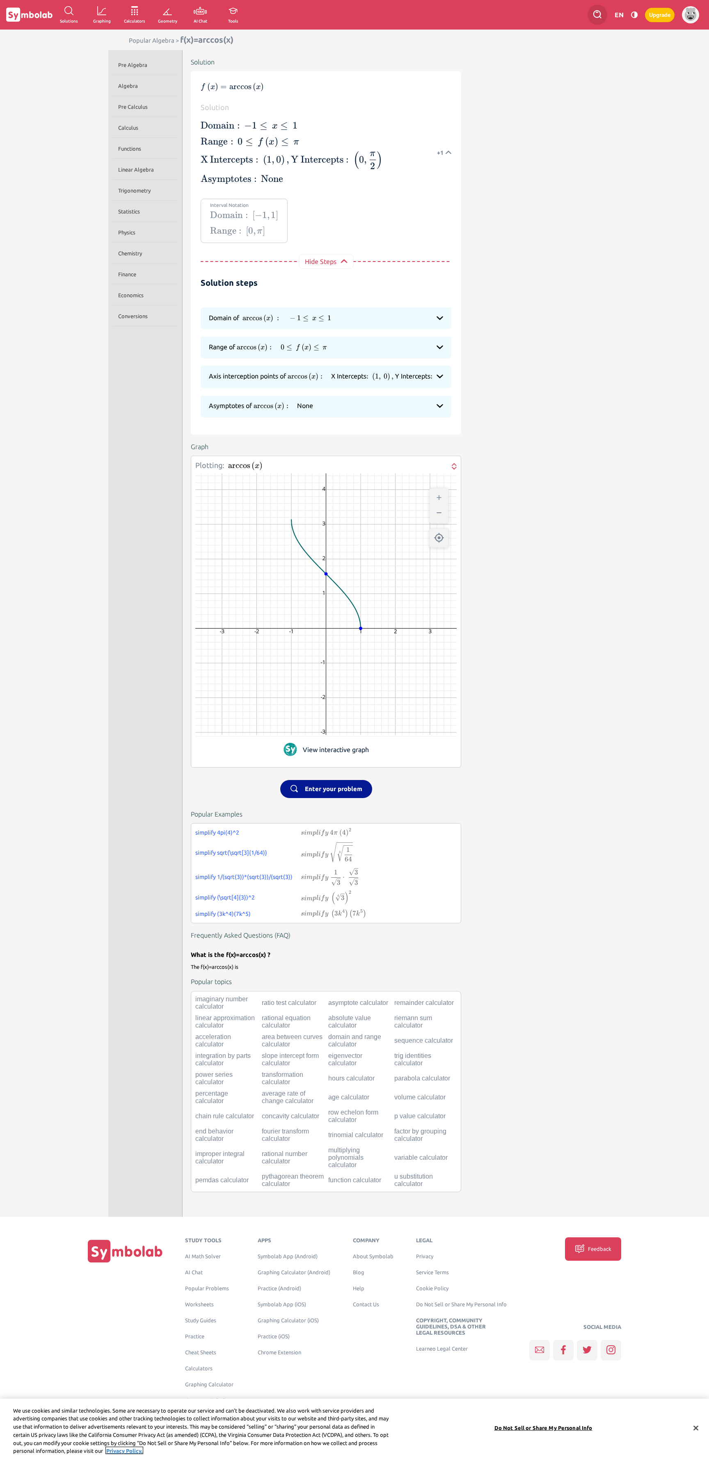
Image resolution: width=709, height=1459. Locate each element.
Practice (194, 1336)
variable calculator (421, 1157)
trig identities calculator (412, 1059)
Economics (131, 295)
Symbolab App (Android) (288, 1256)
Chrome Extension (279, 1352)
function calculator (354, 1180)
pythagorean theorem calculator (293, 1180)
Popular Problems (207, 1288)
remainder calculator (424, 1002)
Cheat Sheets (200, 1352)
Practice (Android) (279, 1288)
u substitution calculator (413, 1180)
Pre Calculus (133, 107)
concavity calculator (290, 1116)
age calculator (348, 1097)
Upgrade (659, 15)
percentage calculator (211, 1097)
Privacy (424, 1256)
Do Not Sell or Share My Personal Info (461, 1304)
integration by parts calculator (223, 1059)
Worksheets (199, 1304)
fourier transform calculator (285, 1135)
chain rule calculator (224, 1116)
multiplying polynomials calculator (346, 1157)
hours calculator (351, 1078)
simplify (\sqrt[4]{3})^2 (225, 897)
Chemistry (130, 253)
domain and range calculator (354, 1040)
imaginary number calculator (221, 1003)
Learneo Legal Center (442, 1349)
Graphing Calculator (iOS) (288, 1320)
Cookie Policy (432, 1288)
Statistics (129, 211)
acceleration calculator (213, 1040)
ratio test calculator (289, 1002)
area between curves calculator (292, 1040)
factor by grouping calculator (420, 1135)
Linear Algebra (136, 169)
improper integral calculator (220, 1157)
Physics (126, 232)
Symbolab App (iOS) (282, 1304)
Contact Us (366, 1304)
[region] (354, 1429)
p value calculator (420, 1116)
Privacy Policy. (124, 1450)
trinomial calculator (355, 1134)
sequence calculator (423, 1040)
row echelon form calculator (353, 1116)
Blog (358, 1272)
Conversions (133, 316)
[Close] (696, 1428)
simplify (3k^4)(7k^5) (223, 914)
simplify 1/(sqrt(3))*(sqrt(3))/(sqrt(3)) (244, 877)
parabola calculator (422, 1078)
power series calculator (214, 1078)
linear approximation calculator (225, 1021)
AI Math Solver (203, 1256)
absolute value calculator (349, 1021)
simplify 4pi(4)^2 (217, 832)
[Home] (125, 1251)
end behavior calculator (214, 1135)
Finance (127, 274)
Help (358, 1288)
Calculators (199, 1368)
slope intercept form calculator (290, 1059)
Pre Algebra (132, 65)
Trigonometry (134, 190)
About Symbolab (373, 1256)
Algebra (128, 86)
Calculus (128, 128)
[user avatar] (690, 14)
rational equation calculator (286, 1021)
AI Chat (194, 1272)
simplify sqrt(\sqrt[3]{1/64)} (231, 853)
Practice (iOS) (274, 1336)
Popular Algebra (151, 40)
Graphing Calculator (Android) (294, 1272)
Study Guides (200, 1320)
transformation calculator (282, 1078)
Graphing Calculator (209, 1384)
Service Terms (432, 1272)
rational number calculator (284, 1157)
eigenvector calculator (345, 1059)
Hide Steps (320, 261)
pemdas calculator (222, 1180)
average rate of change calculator (287, 1097)
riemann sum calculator (413, 1021)
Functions (129, 148)
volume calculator (420, 1097)
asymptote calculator (358, 1002)
